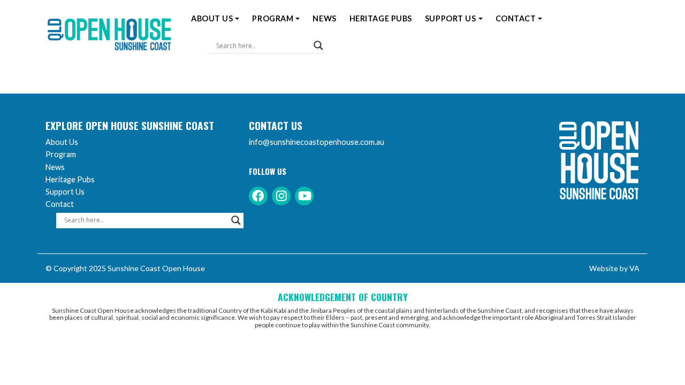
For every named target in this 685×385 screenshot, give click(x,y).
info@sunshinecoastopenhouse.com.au (316, 142)
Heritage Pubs (380, 18)
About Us (212, 18)
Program (272, 18)
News (324, 18)
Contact (516, 18)
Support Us (450, 18)
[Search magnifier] (318, 45)
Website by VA (614, 268)
